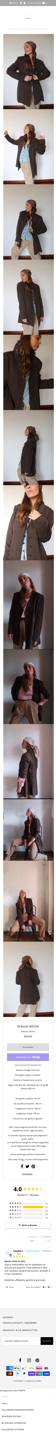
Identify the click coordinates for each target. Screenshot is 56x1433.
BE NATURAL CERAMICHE (14, 1423)
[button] (44, 1287)
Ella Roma (36, 1381)
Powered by (39, 1236)
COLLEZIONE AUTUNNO (13, 1429)
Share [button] (11, 1287)
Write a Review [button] (29, 1225)
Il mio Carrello (37, 3)
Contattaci (27, 1174)
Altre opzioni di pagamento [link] (28, 1065)
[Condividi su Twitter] (27, 1167)
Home (10, 29)
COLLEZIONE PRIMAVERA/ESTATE (18, 1410)
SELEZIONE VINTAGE (11, 1416)
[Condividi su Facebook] (22, 1167)
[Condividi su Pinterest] (33, 1167)
